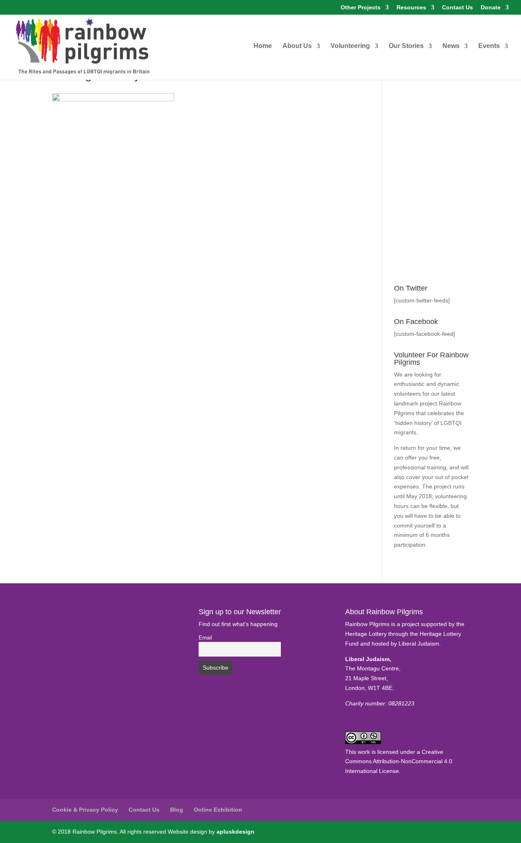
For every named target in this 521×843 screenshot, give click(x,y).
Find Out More (412, 554)
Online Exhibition (218, 809)
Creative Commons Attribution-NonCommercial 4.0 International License (398, 762)
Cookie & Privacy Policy (85, 809)
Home (263, 46)
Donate (491, 7)
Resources (411, 7)
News (451, 46)
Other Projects (361, 7)
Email (205, 638)
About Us (297, 46)
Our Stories (406, 46)
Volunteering (350, 46)
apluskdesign (235, 831)
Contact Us (457, 7)
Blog (176, 809)
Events (489, 46)
